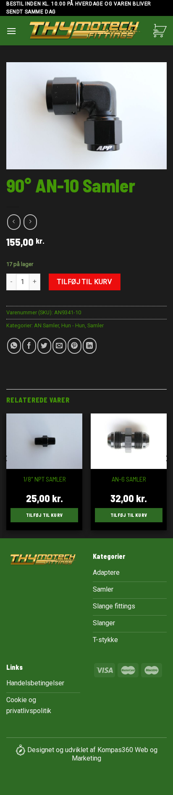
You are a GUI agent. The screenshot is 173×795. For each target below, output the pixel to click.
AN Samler (46, 325)
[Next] (167, 475)
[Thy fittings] (85, 31)
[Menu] (11, 31)
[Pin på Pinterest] (74, 346)
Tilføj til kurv (84, 282)
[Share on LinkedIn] (90, 346)
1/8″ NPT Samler (44, 479)
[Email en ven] (59, 346)
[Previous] (6, 475)
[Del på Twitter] (44, 346)
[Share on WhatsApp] (14, 346)
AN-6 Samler (129, 479)
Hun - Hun (73, 325)
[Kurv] (160, 31)
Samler (95, 325)
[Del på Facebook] (29, 346)
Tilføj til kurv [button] (44, 515)
